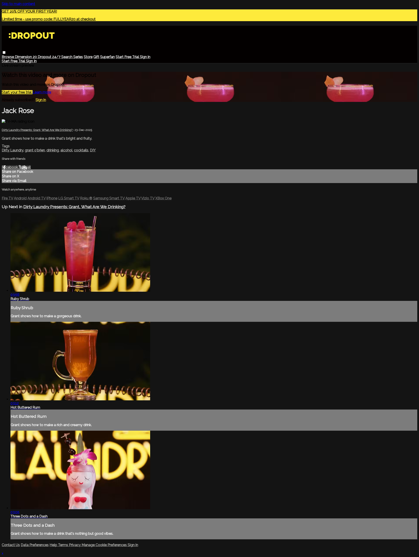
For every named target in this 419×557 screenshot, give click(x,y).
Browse (8, 57)
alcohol (66, 150)
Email (26, 167)
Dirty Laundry (12, 150)
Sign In (31, 61)
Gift (96, 57)
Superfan (107, 57)
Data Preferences (35, 545)
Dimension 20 (26, 57)
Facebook (10, 167)
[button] (4, 52)
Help (54, 545)
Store (88, 57)
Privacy (75, 545)
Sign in (145, 57)
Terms (63, 545)
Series (78, 57)
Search (67, 57)
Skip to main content (18, 4)
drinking (52, 150)
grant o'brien (35, 150)
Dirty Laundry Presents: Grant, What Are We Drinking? (37, 130)
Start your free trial (17, 92)
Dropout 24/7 (49, 57)
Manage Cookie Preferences (105, 545)
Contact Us (11, 545)
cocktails (81, 150)
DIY (93, 150)
